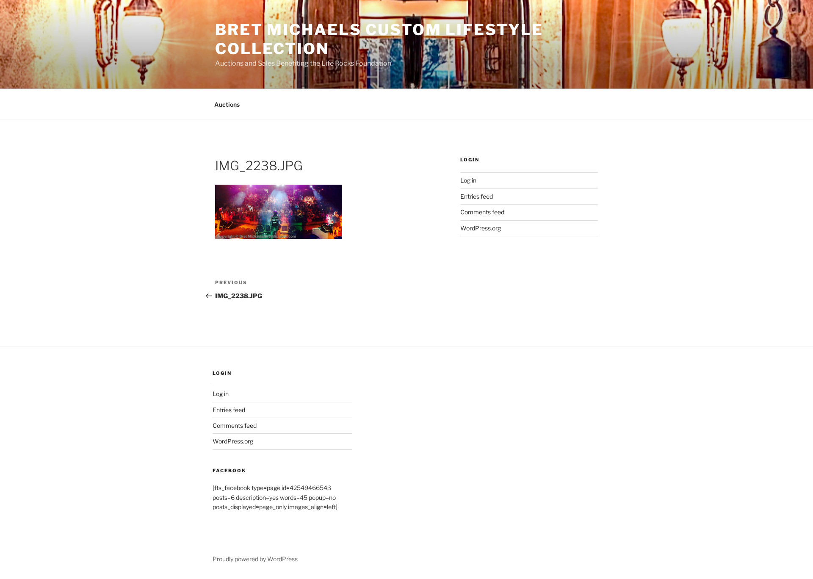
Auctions (227, 104)
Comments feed (482, 212)
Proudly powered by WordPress (255, 558)
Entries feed (476, 196)
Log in (468, 180)
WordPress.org (480, 228)
